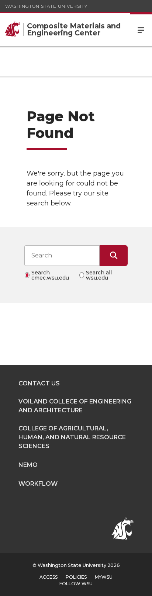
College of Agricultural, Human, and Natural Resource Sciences (72, 437)
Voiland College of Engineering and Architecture (74, 406)
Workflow (38, 483)
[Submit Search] (114, 255)
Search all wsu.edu (99, 275)
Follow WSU (76, 583)
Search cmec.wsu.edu (50, 275)
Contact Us (39, 383)
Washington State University (46, 6)
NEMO (28, 464)
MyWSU (104, 577)
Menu (141, 29)
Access (48, 577)
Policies (76, 577)
